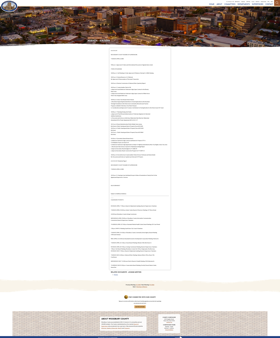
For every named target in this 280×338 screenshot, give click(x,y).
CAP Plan (248, 1)
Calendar (243, 1)
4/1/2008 (138, 284)
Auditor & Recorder (112, 328)
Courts (252, 1)
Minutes (116, 274)
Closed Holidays (169, 329)
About (219, 4)
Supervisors (257, 4)
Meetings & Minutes (95, 38)
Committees (229, 4)
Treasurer (127, 328)
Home (211, 4)
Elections (258, 1)
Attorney (103, 328)
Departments (244, 4)
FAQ (268, 1)
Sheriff (120, 328)
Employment (263, 1)
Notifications (140, 306)
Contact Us (169, 322)
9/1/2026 (151, 284)
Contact (269, 4)
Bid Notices (237, 1)
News (272, 1)
